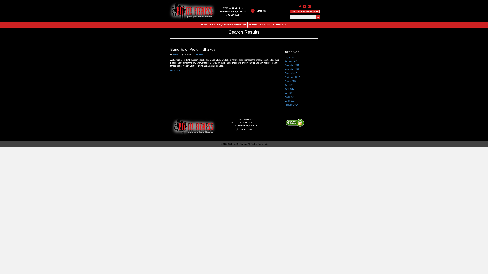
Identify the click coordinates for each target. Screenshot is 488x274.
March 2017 (290, 101)
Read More (175, 71)
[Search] (318, 17)
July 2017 (289, 85)
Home (204, 25)
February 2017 (291, 105)
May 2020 (289, 57)
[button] (305, 11)
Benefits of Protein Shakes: (193, 49)
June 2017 (289, 89)
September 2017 (292, 77)
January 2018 (291, 61)
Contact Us (280, 25)
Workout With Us (259, 25)
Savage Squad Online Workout (228, 25)
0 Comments (198, 55)
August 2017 (290, 81)
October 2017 (291, 73)
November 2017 (292, 69)
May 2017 (289, 93)
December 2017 (292, 65)
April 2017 (289, 97)
